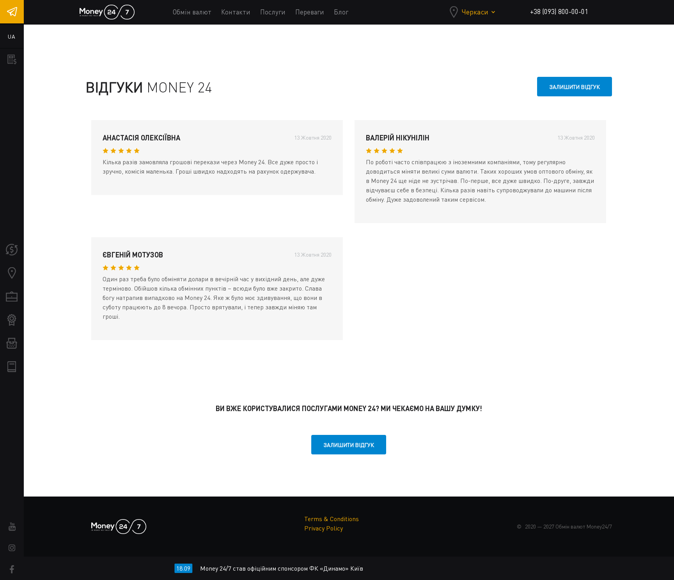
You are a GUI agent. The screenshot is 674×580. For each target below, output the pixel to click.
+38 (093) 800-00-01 (559, 11)
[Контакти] (11, 273)
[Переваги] (11, 320)
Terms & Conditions (331, 519)
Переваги (309, 12)
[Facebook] (12, 569)
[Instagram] (12, 548)
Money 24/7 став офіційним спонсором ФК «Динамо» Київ (271, 568)
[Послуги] (11, 296)
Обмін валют (192, 12)
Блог (341, 12)
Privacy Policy (323, 528)
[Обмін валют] (11, 249)
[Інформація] (11, 366)
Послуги (273, 12)
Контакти (235, 12)
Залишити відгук (574, 86)
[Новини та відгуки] (11, 343)
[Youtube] (12, 526)
